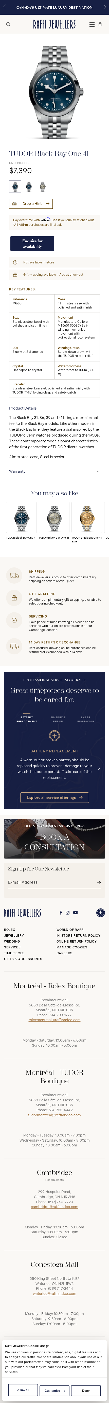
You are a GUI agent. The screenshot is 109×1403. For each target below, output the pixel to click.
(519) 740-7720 (60, 1202)
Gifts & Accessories (23, 959)
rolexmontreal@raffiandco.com (55, 1020)
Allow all (23, 1390)
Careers (64, 953)
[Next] (99, 768)
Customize (52, 1391)
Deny (86, 1391)
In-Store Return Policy (79, 935)
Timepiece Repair (58, 719)
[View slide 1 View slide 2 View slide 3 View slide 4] (54, 88)
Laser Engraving (85, 719)
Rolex (9, 930)
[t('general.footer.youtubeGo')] (75, 912)
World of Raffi (70, 930)
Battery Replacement (26, 719)
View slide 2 (52, 138)
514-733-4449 (61, 1110)
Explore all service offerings (52, 797)
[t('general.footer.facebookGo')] (61, 913)
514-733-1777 (60, 1015)
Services (12, 947)
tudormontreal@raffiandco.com (54, 1115)
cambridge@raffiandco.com (54, 1207)
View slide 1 (48, 138)
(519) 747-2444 (60, 1288)
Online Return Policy (77, 941)
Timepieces (14, 953)
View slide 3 (57, 138)
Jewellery (14, 935)
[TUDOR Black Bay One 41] (15, 186)
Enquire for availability (32, 243)
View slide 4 (61, 138)
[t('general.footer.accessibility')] (100, 912)
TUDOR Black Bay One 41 (21, 537)
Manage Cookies (72, 947)
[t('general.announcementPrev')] (4, 7)
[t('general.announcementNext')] (104, 7)
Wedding (12, 941)
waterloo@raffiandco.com (54, 1294)
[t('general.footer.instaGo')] (67, 913)
